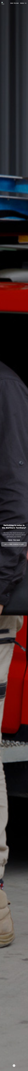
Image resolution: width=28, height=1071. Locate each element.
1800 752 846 (14, 3)
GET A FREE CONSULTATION (13, 544)
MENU (22, 3)
